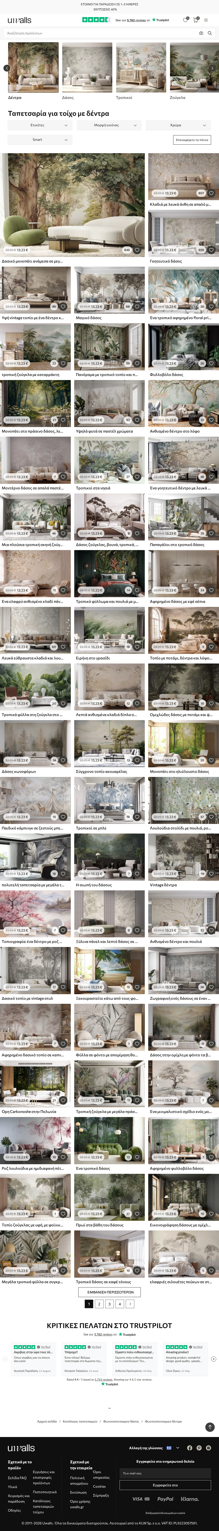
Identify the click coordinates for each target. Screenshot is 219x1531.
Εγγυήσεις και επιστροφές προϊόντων (44, 1477)
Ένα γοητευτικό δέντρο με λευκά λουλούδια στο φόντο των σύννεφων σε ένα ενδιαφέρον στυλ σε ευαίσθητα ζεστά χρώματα (181, 488)
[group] (87, 71)
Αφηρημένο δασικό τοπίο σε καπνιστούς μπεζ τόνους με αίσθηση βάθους (33, 1054)
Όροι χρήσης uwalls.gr (80, 1504)
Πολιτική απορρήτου (79, 1480)
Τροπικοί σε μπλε (91, 828)
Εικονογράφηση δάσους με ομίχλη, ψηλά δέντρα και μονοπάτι (181, 1225)
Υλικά (12, 1487)
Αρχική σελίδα (47, 1421)
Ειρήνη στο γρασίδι (93, 658)
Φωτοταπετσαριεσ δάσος (121, 1421)
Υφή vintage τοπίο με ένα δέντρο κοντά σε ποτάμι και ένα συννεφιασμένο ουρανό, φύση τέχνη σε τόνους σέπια (33, 317)
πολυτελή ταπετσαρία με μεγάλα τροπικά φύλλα (33, 884)
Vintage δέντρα (163, 884)
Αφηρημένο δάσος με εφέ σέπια (177, 601)
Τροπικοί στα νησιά (93, 488)
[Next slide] (212, 68)
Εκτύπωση (78, 1492)
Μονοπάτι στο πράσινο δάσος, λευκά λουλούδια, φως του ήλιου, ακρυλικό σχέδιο (33, 431)
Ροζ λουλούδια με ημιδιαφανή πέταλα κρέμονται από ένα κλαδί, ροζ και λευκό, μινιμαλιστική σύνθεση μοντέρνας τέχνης (33, 1168)
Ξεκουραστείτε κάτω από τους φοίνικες (107, 998)
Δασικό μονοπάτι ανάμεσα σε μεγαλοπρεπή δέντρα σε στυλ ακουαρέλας (33, 261)
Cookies (99, 1486)
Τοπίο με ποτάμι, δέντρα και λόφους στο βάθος (181, 658)
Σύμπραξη (101, 1495)
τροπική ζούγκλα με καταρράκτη (30, 374)
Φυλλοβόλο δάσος (166, 374)
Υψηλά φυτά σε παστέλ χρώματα (104, 431)
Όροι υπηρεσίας (101, 1474)
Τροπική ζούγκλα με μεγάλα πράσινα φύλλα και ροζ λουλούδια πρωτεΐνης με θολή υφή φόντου (107, 1111)
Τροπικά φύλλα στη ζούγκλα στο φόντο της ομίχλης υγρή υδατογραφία (33, 714)
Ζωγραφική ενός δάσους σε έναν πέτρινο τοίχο (181, 998)
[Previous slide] (6, 68)
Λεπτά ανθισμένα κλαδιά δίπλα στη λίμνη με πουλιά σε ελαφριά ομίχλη (107, 714)
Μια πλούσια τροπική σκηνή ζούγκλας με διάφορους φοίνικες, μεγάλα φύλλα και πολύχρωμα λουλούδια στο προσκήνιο (33, 544)
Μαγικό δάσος (89, 317)
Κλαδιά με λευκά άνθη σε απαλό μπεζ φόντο (181, 204)
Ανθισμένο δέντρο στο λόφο (175, 431)
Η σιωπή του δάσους (94, 884)
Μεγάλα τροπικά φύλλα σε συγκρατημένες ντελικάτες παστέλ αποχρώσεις (33, 1281)
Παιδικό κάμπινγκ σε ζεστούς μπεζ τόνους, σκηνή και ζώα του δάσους (33, 828)
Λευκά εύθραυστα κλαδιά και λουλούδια (33, 658)
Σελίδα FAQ (17, 1478)
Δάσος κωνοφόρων (19, 771)
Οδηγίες (14, 1510)
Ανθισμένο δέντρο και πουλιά (176, 941)
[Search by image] (201, 33)
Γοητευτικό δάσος (166, 261)
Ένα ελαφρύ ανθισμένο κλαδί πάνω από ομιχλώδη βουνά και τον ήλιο (33, 601)
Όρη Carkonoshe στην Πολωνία (29, 1111)
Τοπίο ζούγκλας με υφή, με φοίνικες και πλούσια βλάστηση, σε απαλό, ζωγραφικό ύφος (33, 1225)
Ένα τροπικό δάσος (93, 1168)
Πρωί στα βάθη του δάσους (100, 1225)
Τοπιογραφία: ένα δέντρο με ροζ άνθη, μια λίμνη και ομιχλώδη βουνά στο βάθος (33, 941)
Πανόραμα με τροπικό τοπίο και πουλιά (107, 374)
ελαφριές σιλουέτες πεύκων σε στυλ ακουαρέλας (181, 1281)
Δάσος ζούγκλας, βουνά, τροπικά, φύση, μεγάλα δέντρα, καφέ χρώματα (107, 544)
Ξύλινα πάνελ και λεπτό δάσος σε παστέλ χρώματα (107, 941)
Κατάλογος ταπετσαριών (80, 1421)
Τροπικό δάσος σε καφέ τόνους (103, 1281)
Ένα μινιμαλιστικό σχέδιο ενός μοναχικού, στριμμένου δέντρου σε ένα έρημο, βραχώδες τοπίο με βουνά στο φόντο (181, 1111)
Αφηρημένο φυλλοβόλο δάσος (177, 1168)
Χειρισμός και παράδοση (19, 1498)
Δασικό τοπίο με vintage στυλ (27, 998)
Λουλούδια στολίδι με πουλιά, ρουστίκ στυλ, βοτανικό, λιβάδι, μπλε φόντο (181, 828)
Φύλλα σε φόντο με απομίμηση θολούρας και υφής (107, 1054)
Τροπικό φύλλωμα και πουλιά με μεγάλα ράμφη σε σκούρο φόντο (107, 601)
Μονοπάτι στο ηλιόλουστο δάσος (179, 771)
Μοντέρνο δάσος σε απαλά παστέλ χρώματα (33, 488)
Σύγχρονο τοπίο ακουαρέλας (101, 771)
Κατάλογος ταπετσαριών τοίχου (43, 1506)
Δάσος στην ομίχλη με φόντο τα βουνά (181, 1054)
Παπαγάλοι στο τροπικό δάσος (177, 544)
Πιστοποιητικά (45, 1492)
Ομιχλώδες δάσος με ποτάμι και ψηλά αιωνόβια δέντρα (181, 714)
